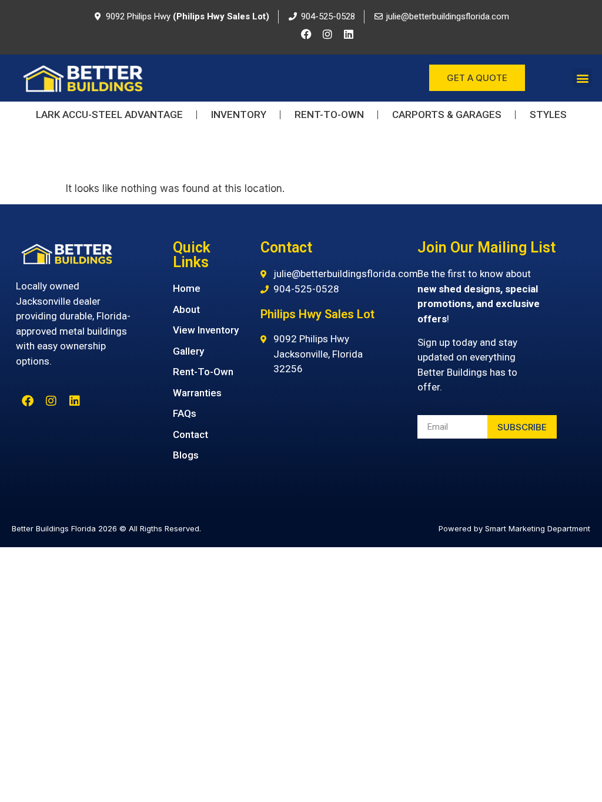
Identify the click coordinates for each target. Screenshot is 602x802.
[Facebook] (306, 34)
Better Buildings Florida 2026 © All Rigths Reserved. (106, 528)
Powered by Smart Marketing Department (514, 528)
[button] (582, 77)
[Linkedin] (348, 34)
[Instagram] (327, 34)
